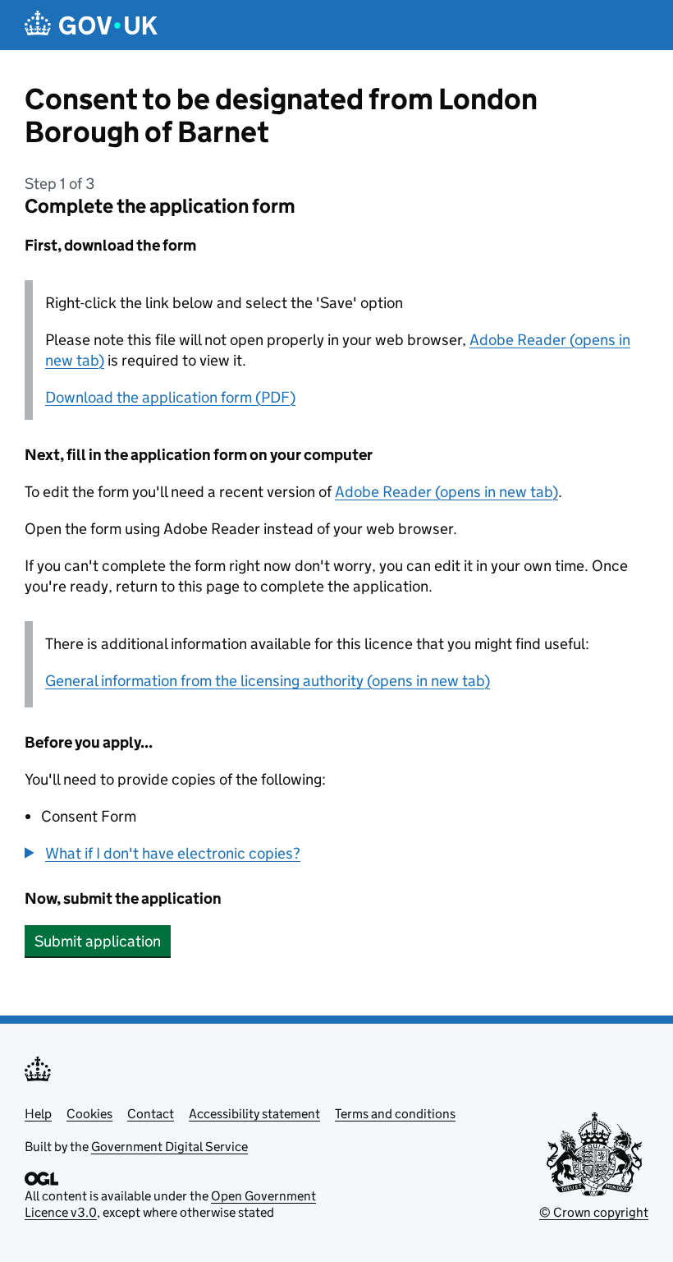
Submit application (97, 941)
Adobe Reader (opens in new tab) (446, 491)
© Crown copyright (593, 1212)
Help (38, 1114)
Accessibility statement (254, 1114)
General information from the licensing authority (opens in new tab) (267, 680)
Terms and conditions (395, 1114)
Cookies (89, 1114)
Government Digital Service (169, 1146)
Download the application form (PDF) (170, 397)
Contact (150, 1114)
